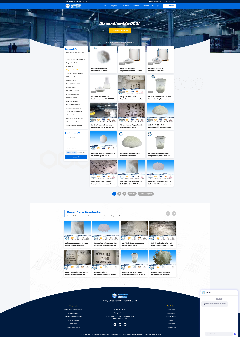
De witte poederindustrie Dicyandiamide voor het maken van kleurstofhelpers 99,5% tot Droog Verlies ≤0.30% (162, 273)
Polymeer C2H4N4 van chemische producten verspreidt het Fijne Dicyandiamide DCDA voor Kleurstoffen (157, 69)
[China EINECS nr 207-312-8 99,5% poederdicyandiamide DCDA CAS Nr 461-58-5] (134, 260)
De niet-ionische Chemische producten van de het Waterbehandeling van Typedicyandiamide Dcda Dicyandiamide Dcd (130, 154)
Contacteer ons (171, 327)
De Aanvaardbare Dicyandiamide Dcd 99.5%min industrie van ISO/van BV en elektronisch (105, 273)
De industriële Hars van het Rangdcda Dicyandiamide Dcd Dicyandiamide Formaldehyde (159, 154)
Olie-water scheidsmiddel (73, 122)
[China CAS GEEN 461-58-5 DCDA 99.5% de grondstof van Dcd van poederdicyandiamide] (103, 141)
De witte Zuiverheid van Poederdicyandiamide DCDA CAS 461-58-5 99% (103, 98)
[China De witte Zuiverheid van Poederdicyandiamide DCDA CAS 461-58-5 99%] (103, 84)
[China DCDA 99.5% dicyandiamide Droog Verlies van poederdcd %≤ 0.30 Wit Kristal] (103, 169)
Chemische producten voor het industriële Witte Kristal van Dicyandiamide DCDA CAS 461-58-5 (160, 183)
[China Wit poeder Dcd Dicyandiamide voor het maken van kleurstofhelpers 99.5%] (131, 112)
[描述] (158, 6)
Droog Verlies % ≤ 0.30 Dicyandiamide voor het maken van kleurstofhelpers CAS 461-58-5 (131, 98)
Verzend (76, 157)
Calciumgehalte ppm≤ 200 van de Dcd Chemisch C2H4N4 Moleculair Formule (131, 183)
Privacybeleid (171, 323)
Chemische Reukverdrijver (74, 115)
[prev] (168, 213)
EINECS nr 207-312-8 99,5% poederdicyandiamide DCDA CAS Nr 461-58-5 (134, 273)
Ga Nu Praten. (169, 6)
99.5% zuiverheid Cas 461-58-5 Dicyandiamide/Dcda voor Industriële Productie (159, 98)
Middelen (136, 6)
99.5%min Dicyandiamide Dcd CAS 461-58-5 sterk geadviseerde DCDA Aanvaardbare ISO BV (133, 244)
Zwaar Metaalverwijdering (74, 111)
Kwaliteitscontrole (171, 316)
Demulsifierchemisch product (75, 118)
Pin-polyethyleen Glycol (73, 83)
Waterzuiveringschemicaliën (74, 125)
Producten (125, 6)
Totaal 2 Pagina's (146, 194)
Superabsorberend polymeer (74, 73)
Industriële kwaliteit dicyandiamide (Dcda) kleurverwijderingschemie (101, 69)
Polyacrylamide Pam (72, 63)
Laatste (132, 194)
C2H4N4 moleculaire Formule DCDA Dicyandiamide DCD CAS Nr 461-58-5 (162, 244)
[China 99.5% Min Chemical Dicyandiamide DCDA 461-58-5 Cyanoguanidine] (131, 56)
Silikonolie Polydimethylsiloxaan (75, 59)
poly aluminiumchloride (73, 104)
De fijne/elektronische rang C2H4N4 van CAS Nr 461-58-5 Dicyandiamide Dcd (102, 126)
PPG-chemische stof (72, 101)
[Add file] (203, 334)
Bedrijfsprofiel (171, 309)
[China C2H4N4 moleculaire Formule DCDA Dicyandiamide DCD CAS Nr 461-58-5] (162, 231)
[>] (124, 194)
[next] (174, 213)
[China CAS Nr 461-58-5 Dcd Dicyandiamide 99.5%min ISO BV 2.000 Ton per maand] (160, 112)
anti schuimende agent (73, 94)
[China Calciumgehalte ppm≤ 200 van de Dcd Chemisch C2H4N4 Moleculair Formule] (131, 169)
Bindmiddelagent (71, 87)
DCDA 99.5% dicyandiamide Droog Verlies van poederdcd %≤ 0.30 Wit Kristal (102, 183)
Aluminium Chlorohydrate (73, 108)
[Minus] (235, 293)
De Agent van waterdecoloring (75, 52)
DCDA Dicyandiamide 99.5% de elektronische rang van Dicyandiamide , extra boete (76, 273)
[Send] (235, 334)
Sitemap (171, 320)
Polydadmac (70, 66)
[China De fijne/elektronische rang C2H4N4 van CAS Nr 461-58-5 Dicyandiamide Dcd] (103, 112)
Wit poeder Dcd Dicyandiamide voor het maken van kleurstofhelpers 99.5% (131, 126)
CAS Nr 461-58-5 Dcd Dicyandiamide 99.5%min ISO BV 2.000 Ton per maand (160, 126)
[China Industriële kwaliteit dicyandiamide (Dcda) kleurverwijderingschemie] (103, 56)
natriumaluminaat (71, 56)
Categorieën (114, 6)
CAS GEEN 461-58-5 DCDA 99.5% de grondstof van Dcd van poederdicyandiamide (103, 154)
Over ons (146, 6)
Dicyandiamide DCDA (72, 70)
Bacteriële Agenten (72, 97)
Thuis (104, 6)
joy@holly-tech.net (155, 1)
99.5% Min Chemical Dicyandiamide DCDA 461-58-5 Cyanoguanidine (131, 69)
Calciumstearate (71, 80)
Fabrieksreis (171, 313)
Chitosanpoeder (71, 77)
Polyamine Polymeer (72, 90)
